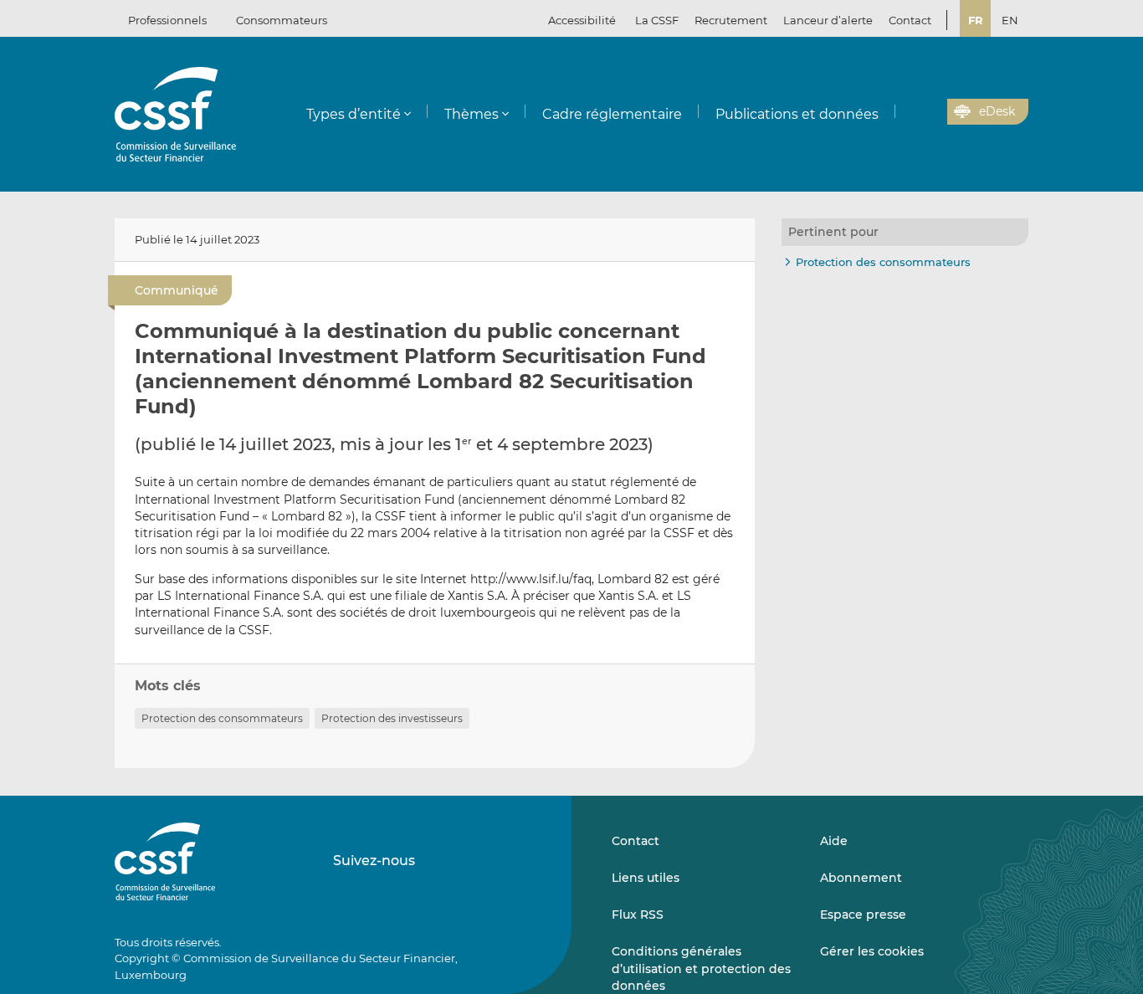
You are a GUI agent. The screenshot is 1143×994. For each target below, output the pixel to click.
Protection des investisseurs (392, 718)
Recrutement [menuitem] (731, 20)
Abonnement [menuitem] (861, 877)
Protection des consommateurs (222, 718)
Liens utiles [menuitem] (645, 877)
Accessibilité (582, 20)
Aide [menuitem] (834, 840)
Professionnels (167, 20)
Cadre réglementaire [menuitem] (612, 114)
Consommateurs (281, 20)
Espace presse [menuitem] (863, 914)
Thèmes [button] (471, 114)
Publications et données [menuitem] (797, 114)
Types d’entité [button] (353, 114)
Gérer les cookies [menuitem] (872, 951)
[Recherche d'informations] (908, 112)
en (1010, 20)
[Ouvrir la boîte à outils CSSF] (928, 112)
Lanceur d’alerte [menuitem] (828, 20)
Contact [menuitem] (910, 20)
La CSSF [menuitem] (657, 20)
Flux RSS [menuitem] (638, 914)
